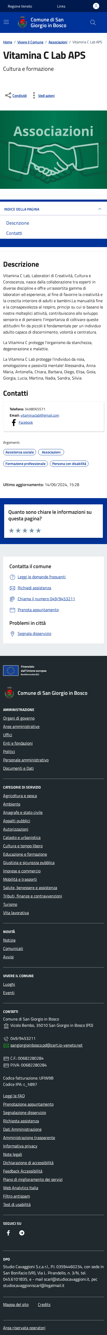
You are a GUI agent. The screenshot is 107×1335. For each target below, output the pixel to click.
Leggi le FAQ (14, 1096)
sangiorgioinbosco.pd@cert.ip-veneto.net (46, 1045)
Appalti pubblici (16, 821)
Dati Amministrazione (22, 1129)
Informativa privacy (20, 1146)
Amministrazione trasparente (29, 1137)
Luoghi (9, 984)
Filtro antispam (16, 1196)
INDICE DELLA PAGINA (21, 209)
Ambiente (11, 804)
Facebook (26, 422)
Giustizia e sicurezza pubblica (29, 862)
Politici (9, 751)
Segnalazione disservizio (24, 1112)
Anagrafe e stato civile (23, 812)
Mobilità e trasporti (20, 879)
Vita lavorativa (16, 913)
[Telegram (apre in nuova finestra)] (22, 1233)
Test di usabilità (17, 1204)
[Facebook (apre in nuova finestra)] (8, 1233)
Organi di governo (19, 718)
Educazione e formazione (25, 854)
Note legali (12, 1154)
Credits (44, 1304)
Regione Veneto (20, 6)
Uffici (7, 735)
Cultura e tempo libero (23, 846)
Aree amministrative (21, 726)
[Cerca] (93, 22)
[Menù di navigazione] (6, 22)
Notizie (9, 940)
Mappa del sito (16, 1304)
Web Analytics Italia (20, 1188)
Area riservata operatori (24, 1328)
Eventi (9, 992)
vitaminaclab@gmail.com (40, 415)
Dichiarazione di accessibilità (28, 1162)
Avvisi (8, 957)
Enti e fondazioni (18, 743)
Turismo (10, 904)
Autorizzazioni (15, 829)
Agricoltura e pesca (20, 795)
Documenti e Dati (18, 768)
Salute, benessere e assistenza (30, 887)
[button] (61, 6)
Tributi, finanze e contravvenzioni (32, 896)
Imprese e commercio (22, 871)
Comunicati (13, 948)
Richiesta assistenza (21, 1121)
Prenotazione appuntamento (28, 1104)
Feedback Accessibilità (22, 1171)
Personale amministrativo (26, 760)
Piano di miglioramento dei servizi (33, 1179)
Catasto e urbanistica (22, 837)
